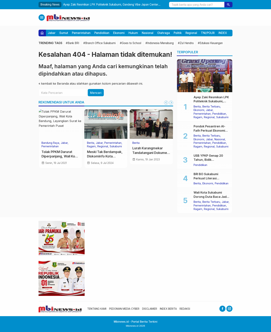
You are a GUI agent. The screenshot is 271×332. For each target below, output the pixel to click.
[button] (228, 4)
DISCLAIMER (149, 308)
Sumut (63, 33)
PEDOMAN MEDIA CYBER (124, 308)
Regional (191, 33)
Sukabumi (116, 146)
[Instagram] (229, 309)
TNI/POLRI (208, 33)
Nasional (147, 33)
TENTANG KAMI (96, 308)
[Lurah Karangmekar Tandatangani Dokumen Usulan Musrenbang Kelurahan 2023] (151, 124)
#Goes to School (130, 43)
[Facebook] (222, 309)
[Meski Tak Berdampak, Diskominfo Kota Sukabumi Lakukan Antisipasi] (106, 124)
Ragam (91, 146)
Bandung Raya (50, 143)
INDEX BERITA (168, 308)
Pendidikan (101, 33)
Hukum (133, 33)
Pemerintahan (81, 33)
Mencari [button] (95, 93)
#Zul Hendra (186, 43)
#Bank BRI (72, 43)
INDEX (222, 33)
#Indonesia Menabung (159, 43)
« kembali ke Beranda (54, 83)
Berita (90, 143)
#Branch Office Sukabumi (99, 43)
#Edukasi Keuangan (210, 43)
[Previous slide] (166, 103)
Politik (178, 33)
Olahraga (163, 33)
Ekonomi (119, 33)
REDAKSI (185, 308)
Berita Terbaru (211, 106)
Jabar (51, 33)
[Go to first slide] (171, 103)
